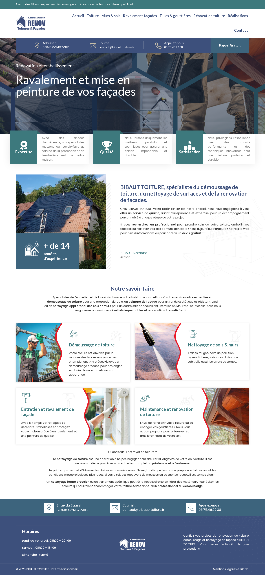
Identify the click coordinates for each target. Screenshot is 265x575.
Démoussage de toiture (92, 344)
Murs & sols (110, 16)
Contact (241, 30)
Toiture (93, 16)
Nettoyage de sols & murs (213, 344)
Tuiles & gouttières (175, 16)
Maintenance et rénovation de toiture (166, 411)
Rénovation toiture (209, 16)
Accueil (78, 16)
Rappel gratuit (230, 45)
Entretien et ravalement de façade (47, 411)
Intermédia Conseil (64, 569)
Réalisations (238, 16)
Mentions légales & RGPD (230, 569)
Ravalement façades (140, 16)
